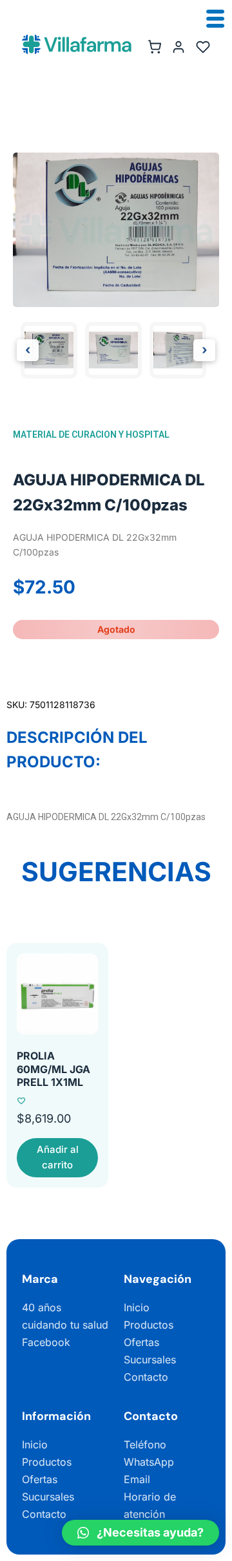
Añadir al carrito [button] (58, 1157)
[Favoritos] (203, 47)
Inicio (137, 1307)
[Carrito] (154, 47)
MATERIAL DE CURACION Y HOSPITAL (91, 434)
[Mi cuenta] (178, 47)
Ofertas (141, 1342)
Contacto (146, 1376)
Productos (148, 1324)
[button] (140, 1533)
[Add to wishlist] (21, 1100)
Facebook (46, 1342)
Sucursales (150, 1359)
